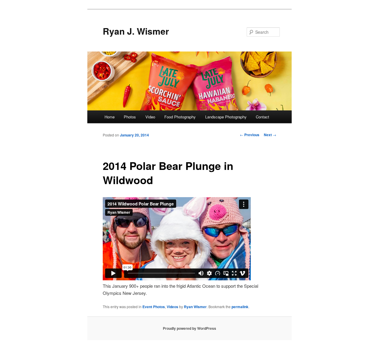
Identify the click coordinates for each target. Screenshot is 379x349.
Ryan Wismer (195, 306)
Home (110, 117)
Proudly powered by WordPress (189, 328)
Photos (130, 117)
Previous (249, 134)
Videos (172, 306)
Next (270, 134)
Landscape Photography (226, 117)
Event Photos (153, 306)
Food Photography (180, 117)
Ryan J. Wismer (136, 31)
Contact (262, 117)
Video (150, 117)
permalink (240, 306)
